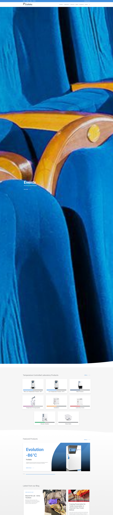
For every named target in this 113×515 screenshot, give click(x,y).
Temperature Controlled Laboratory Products (40, 375)
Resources (73, 4)
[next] (89, 474)
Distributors (81, 4)
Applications (66, 4)
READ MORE (26, 191)
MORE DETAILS (28, 467)
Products (61, 4)
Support (77, 4)
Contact (86, 4)
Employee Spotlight (29, 492)
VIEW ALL (85, 375)
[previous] (86, 474)
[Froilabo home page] (27, 5)
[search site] (89, 4)
